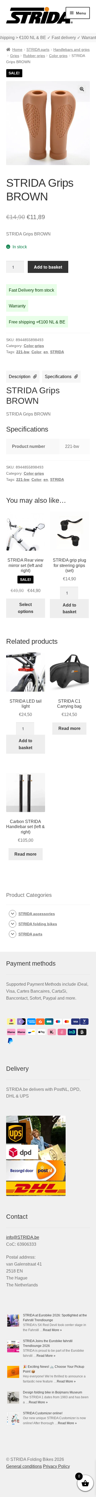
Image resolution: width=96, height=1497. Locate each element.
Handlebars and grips (71, 49)
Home (17, 49)
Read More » (52, 1330)
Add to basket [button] (69, 608)
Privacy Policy (56, 1466)
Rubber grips (34, 56)
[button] (82, 89)
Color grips (58, 56)
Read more (69, 728)
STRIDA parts (37, 49)
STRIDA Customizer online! (42, 1413)
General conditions (24, 1466)
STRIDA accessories (36, 914)
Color (36, 352)
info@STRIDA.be (22, 1237)
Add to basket (48, 267)
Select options (25, 608)
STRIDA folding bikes (37, 924)
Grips (14, 56)
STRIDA (57, 352)
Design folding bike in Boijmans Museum (52, 1392)
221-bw (22, 352)
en (45, 352)
